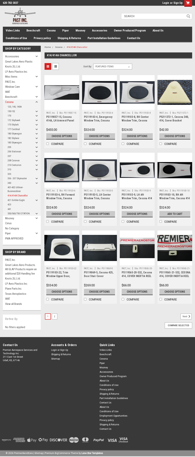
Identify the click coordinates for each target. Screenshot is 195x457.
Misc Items (11, 76)
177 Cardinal (14, 129)
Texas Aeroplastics (15, 294)
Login (165, 2)
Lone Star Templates (92, 453)
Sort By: (87, 66)
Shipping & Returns (69, 38)
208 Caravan (14, 160)
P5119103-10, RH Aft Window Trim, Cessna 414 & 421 (174, 198)
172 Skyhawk (14, 120)
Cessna (51, 30)
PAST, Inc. (10, 82)
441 (9, 209)
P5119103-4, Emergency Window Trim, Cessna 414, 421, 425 (98, 120)
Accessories (99, 30)
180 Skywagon (15, 133)
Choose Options (62, 136)
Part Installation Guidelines (104, 38)
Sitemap (55, 358)
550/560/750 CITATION (19, 213)
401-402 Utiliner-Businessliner (15, 189)
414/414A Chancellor (18, 195)
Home (48, 47)
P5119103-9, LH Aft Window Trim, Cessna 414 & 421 (137, 198)
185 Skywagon (15, 142)
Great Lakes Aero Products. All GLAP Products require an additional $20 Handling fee (21, 269)
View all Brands (13, 304)
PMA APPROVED (14, 238)
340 (9, 183)
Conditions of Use (16, 38)
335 (9, 174)
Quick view (62, 106)
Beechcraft (33, 30)
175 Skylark (13, 124)
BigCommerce (62, 453)
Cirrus (8, 223)
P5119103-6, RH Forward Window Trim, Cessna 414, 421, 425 (60, 198)
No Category (12, 228)
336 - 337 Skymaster (17, 178)
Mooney (80, 30)
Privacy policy (42, 38)
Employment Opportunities (113, 415)
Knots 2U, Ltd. (13, 66)
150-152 (11, 111)
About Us (158, 30)
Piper (65, 30)
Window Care (12, 86)
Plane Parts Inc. (13, 288)
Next (185, 316)
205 (9, 147)
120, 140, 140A (15, 106)
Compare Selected (178, 325)
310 (9, 169)
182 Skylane (13, 138)
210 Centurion (14, 165)
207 (9, 156)
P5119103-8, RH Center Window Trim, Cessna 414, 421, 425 (135, 120)
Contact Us (133, 38)
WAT (7, 92)
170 (9, 115)
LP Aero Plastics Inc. (16, 71)
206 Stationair (14, 151)
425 (9, 204)
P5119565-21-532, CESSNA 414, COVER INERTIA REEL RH (174, 276)
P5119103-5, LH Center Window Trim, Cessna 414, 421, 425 (97, 198)
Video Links (13, 30)
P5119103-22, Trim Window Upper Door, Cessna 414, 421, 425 (58, 276)
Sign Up (177, 2)
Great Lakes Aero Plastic (19, 61)
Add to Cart (174, 213)
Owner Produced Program (130, 30)
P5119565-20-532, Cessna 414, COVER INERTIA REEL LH (137, 276)
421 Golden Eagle (16, 200)
